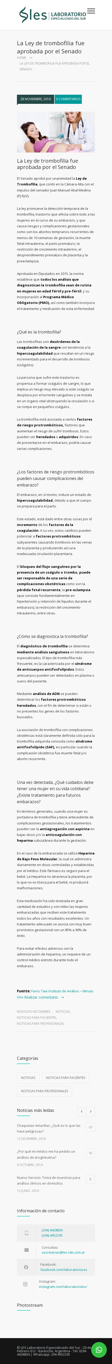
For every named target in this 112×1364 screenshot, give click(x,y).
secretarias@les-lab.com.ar (63, 1252)
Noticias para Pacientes (36, 1017)
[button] (99, 1350)
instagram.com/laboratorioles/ (63, 1286)
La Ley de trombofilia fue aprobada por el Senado (47, 164)
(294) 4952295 (52, 1235)
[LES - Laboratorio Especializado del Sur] (52, 15)
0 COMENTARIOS (68, 99)
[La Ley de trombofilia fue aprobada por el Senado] (56, 132)
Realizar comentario (41, 997)
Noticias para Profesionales (40, 1023)
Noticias (63, 1011)
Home (21, 57)
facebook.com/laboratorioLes (63, 1269)
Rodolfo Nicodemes (33, 1011)
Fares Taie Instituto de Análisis (55, 991)
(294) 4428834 (52, 1230)
